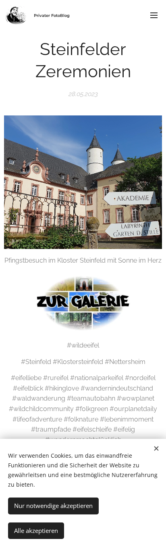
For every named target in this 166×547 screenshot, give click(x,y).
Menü (154, 15)
